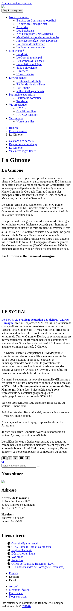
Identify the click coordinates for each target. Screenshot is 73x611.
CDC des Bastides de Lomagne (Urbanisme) (37, 567)
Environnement (18, 131)
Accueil (13, 586)
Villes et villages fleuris (30, 91)
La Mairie (22, 54)
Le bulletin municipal (29, 64)
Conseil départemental (24, 543)
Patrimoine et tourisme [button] (22, 94)
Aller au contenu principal (16, 3)
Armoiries (22, 27)
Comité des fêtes (26, 111)
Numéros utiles (25, 121)
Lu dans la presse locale (30, 47)
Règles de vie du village (30, 84)
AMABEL (22, 108)
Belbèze (14, 127)
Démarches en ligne (23, 553)
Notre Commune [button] (19, 17)
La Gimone (23, 87)
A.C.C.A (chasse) (26, 114)
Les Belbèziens (25, 30)
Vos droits (17, 556)
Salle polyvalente (26, 67)
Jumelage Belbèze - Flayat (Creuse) (37, 40)
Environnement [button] (18, 77)
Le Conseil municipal (29, 57)
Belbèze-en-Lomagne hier (31, 23)
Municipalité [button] (16, 50)
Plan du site (16, 593)
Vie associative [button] (18, 104)
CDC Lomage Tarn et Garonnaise (31, 546)
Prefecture (17, 560)
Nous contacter (25, 74)
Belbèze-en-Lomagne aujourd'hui (36, 20)
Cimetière (22, 71)
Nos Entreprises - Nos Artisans (34, 34)
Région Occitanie (21, 550)
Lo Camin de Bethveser (30, 44)
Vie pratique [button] (16, 118)
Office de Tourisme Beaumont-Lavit (32, 563)
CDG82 (26, 606)
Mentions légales (19, 589)
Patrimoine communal (29, 97)
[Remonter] (2, 461)
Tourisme (22, 101)
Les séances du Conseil (30, 60)
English (13, 573)
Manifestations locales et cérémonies (37, 37)
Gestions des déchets (28, 81)
